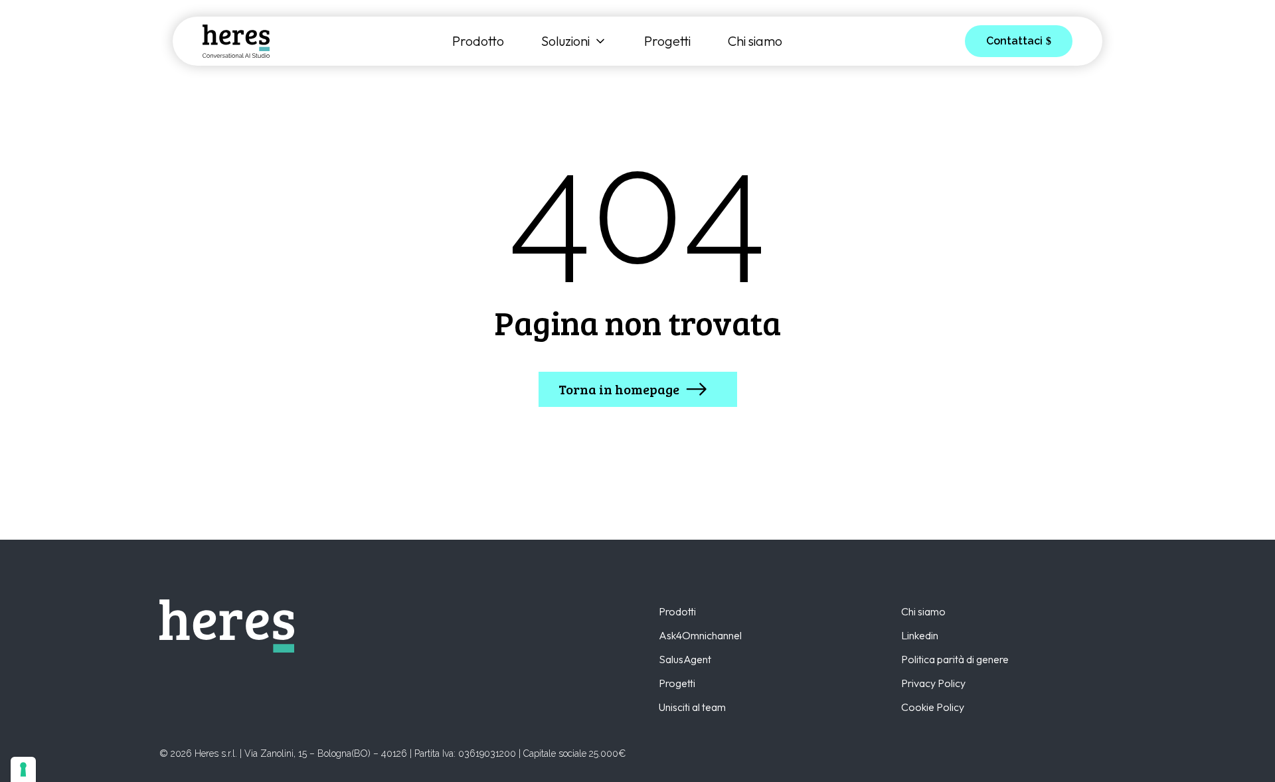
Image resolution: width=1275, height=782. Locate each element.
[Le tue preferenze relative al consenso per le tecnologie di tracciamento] (23, 769)
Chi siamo (755, 41)
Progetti (667, 41)
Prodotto (478, 41)
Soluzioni (565, 41)
